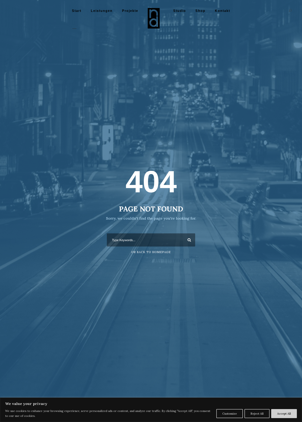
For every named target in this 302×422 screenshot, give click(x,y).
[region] (151, 410)
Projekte (130, 11)
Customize (229, 413)
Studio (179, 11)
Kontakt (222, 11)
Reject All (257, 413)
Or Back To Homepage (151, 252)
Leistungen (102, 11)
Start (76, 11)
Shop (200, 11)
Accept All (284, 413)
